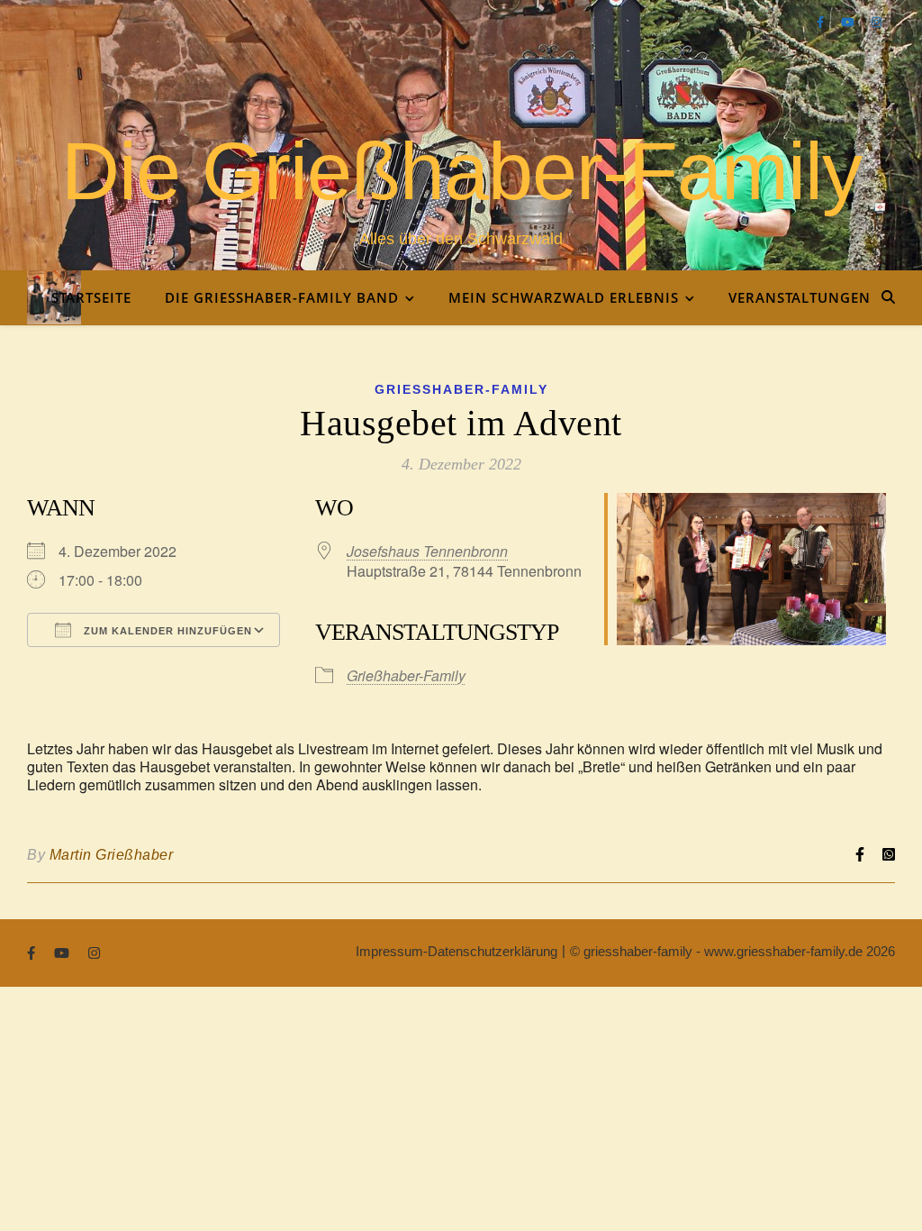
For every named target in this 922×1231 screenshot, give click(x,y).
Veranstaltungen (799, 297)
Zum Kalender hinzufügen (166, 630)
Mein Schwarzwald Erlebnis (563, 297)
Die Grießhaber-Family (461, 171)
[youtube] (849, 22)
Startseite (91, 297)
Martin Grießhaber (112, 854)
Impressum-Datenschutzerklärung (456, 951)
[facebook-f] (822, 22)
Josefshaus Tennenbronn (427, 551)
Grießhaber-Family (461, 389)
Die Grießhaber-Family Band (282, 297)
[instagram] (876, 22)
